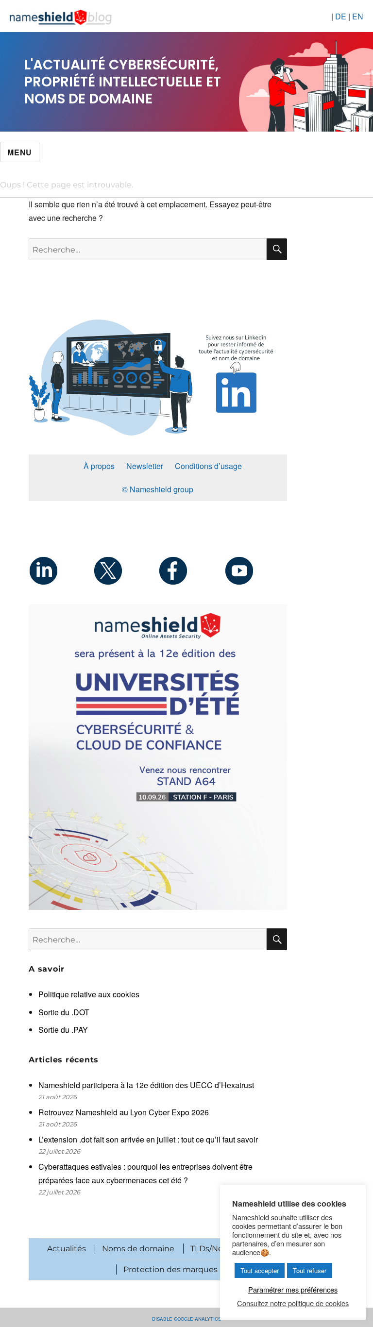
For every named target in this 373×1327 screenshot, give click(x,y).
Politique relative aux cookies (88, 994)
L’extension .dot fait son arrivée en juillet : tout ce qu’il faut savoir (148, 1139)
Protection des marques (170, 1269)
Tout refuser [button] (309, 1270)
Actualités (66, 1248)
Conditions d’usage (208, 465)
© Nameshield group (157, 489)
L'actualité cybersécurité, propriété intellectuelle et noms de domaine (122, 81)
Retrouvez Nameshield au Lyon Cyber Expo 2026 (123, 1112)
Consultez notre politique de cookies (293, 1303)
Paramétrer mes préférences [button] (293, 1289)
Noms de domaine (138, 1248)
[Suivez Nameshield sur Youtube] (254, 570)
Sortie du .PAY (63, 1029)
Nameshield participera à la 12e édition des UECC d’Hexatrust (147, 1085)
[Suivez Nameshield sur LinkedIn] (61, 570)
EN (357, 16)
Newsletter (144, 465)
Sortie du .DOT (63, 1012)
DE (340, 16)
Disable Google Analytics (186, 1318)
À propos (99, 465)
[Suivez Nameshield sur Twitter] (125, 570)
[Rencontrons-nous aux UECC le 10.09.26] (158, 757)
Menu (19, 152)
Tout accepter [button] (259, 1270)
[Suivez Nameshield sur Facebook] (190, 570)
